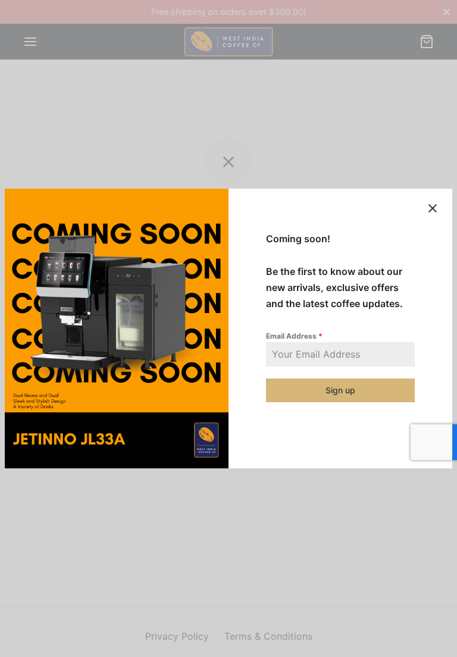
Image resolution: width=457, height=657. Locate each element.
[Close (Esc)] (432, 208)
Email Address (294, 335)
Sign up (340, 390)
